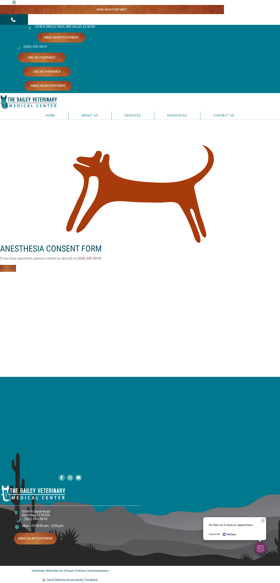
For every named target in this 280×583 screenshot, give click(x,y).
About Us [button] (90, 115)
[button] (14, 19)
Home (50, 115)
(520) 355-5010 (35, 46)
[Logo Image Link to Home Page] (28, 102)
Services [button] (133, 115)
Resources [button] (177, 115)
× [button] (263, 520)
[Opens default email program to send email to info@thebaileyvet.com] (78, 477)
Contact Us (223, 115)
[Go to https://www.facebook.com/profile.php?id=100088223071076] (61, 477)
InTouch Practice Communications (86, 571)
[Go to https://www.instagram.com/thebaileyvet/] (70, 477)
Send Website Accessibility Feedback (72, 580)
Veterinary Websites (45, 571)
